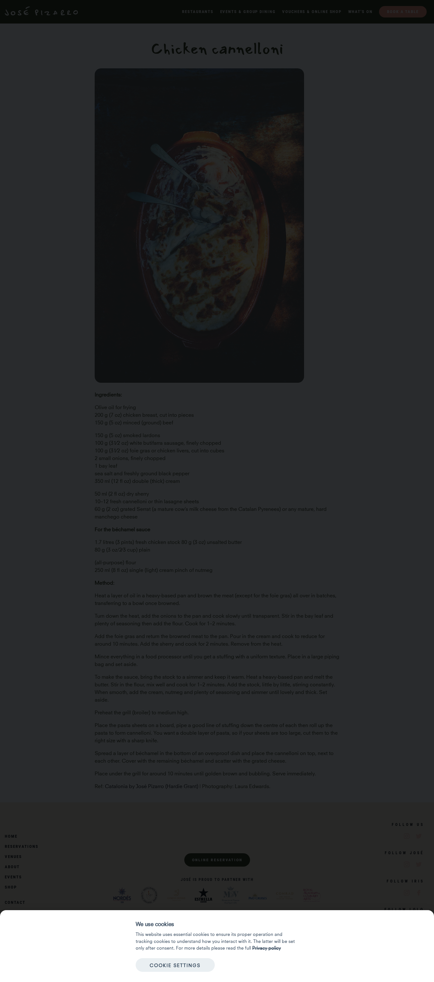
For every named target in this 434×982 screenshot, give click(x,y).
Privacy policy (266, 947)
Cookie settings (175, 965)
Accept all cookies (258, 965)
